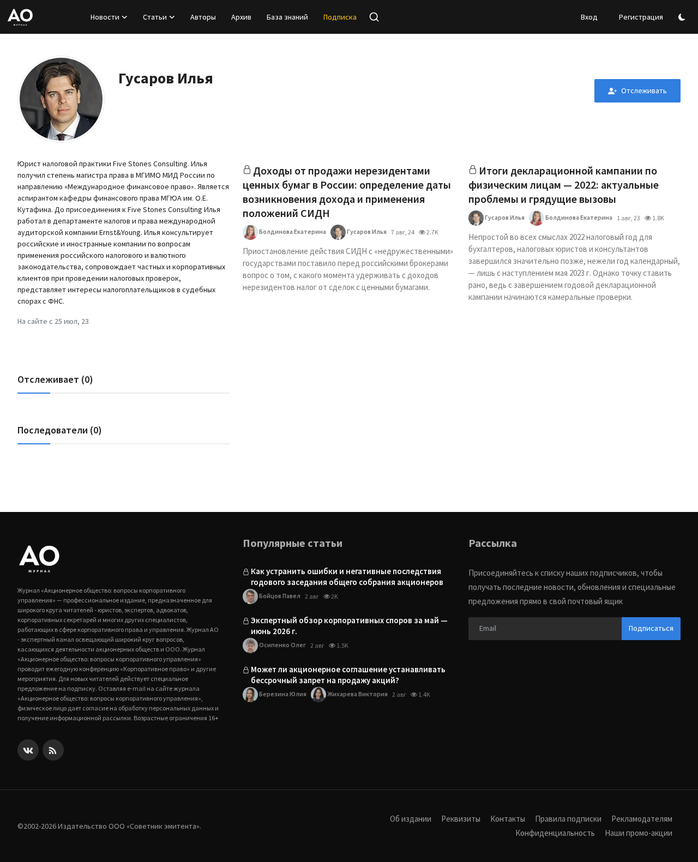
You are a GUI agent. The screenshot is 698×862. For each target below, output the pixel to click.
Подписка (340, 17)
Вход (589, 17)
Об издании (410, 818)
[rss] (53, 750)
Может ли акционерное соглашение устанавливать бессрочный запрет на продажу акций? (348, 674)
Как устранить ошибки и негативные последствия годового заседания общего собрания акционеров (347, 576)
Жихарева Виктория (357, 694)
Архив (241, 17)
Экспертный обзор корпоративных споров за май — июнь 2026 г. (349, 625)
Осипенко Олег (282, 645)
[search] (374, 17)
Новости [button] (105, 17)
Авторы (203, 17)
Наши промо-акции (638, 833)
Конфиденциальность (555, 833)
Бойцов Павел (279, 596)
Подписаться (651, 628)
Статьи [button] (155, 17)
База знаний (287, 17)
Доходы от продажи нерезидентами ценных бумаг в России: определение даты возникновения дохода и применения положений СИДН (347, 192)
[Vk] (28, 750)
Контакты (507, 818)
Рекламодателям (641, 818)
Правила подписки (568, 818)
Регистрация (641, 17)
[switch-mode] (683, 17)
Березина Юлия (282, 694)
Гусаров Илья (366, 231)
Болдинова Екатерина (292, 231)
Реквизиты (460, 818)
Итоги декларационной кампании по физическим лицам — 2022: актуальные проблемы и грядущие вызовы (563, 185)
